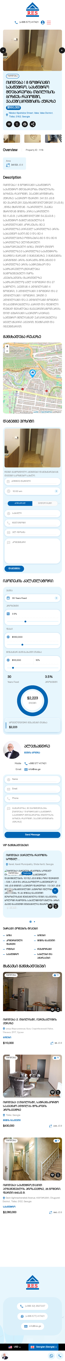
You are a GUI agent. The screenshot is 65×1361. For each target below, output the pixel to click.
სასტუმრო (12, 954)
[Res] (32, 9)
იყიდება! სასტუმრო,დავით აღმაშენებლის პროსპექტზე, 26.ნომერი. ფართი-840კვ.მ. (32, 1189)
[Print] (25, 124)
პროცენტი (12, 606)
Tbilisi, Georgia (12, 1115)
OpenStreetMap (46, 412)
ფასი (9, 629)
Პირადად (20, 503)
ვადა (9, 591)
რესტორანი (44, 949)
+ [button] (7, 346)
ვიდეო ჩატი (45, 503)
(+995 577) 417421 (29, 22)
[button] (49, 22)
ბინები (41, 935)
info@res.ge (35, 769)
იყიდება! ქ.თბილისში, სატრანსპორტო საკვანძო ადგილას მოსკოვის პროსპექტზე (31, 1106)
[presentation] (10, 891)
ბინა (9, 935)
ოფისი (10, 949)
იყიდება (13, 76)
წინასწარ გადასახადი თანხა (24, 652)
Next (62, 50)
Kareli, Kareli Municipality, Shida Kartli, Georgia (31, 864)
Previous (3, 50)
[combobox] (32, 491)
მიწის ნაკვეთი (46, 941)
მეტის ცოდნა (32, 753)
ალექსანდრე (37, 747)
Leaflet (35, 412)
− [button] (7, 351)
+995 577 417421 (37, 763)
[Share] (33, 124)
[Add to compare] (17, 124)
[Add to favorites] (9, 124)
